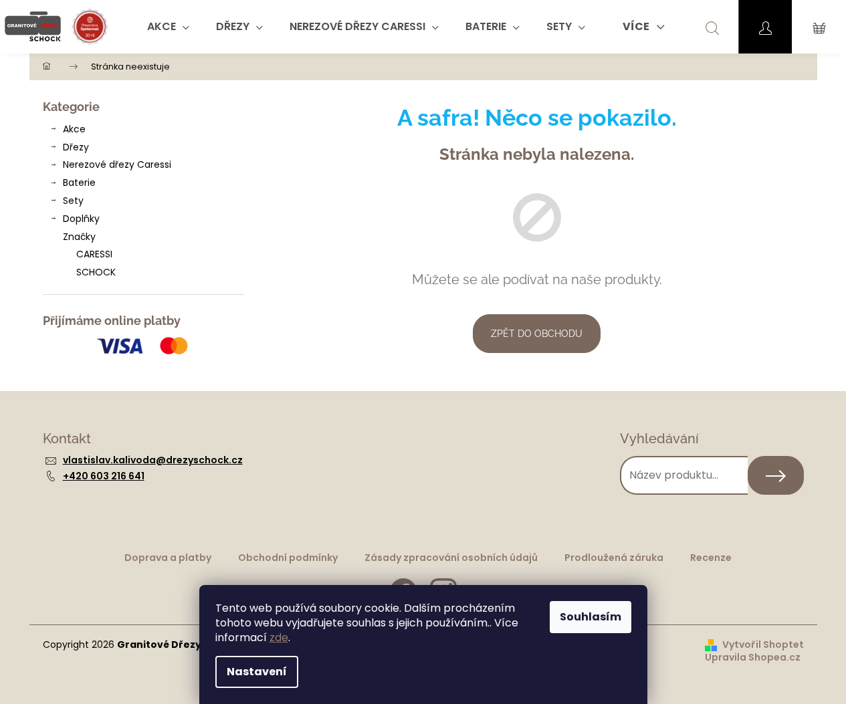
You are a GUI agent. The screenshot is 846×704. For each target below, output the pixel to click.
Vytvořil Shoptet (763, 644)
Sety (73, 200)
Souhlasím (590, 616)
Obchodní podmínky (288, 557)
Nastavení (257, 671)
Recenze (711, 557)
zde (279, 637)
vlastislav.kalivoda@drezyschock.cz (153, 460)
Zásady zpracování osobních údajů (451, 557)
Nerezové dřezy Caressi (117, 164)
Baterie (79, 182)
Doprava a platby (167, 557)
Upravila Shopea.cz (753, 657)
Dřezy (76, 147)
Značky (79, 236)
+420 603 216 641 (103, 476)
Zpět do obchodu (537, 333)
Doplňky (81, 218)
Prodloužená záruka (613, 557)
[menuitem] (168, 26)
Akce (74, 129)
